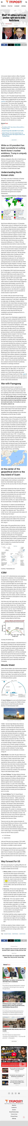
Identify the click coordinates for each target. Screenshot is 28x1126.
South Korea (22, 933)
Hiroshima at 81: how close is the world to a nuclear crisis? (13, 127)
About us (14, 1105)
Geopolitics (6, 977)
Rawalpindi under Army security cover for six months (14, 1030)
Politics (10, 6)
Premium (3, 6)
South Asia (6, 1026)
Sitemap (14, 1118)
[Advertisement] (14, 61)
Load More (14, 140)
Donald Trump (7, 933)
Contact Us (14, 1107)
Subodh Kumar (9, 23)
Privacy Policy (14, 1116)
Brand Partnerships (14, 1112)
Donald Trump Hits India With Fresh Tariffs (13, 131)
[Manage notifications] (24, 1117)
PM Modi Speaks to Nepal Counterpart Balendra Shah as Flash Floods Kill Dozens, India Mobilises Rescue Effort (14, 1005)
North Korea (15, 933)
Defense (23, 6)
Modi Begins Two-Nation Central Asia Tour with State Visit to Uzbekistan (13, 981)
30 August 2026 (6, 983)
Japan (24, 374)
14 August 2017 (17, 23)
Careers (14, 1109)
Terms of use (14, 1114)
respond (3, 101)
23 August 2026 (6, 1032)
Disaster (6, 1001)
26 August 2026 (6, 1009)
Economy (17, 6)
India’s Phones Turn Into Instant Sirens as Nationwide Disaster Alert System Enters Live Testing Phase (13, 134)
